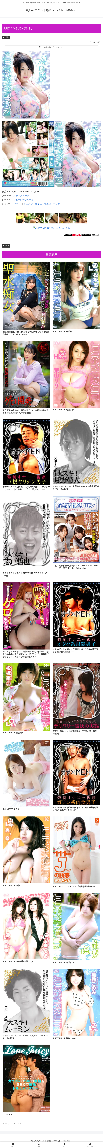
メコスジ (28, 203)
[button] (95, 644)
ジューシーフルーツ (23, 199)
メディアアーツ (21, 195)
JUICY (7, 37)
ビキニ (38, 203)
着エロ (47, 203)
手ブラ (56, 203)
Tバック (17, 203)
